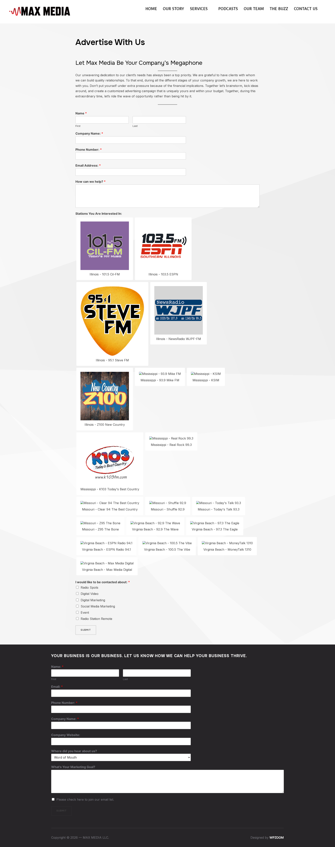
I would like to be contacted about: (102, 582)
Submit (86, 630)
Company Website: (65, 735)
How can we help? (90, 181)
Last (135, 125)
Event (85, 612)
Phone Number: (88, 149)
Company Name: (89, 133)
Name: (57, 667)
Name (81, 113)
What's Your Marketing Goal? (73, 767)
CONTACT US (306, 8)
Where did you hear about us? (74, 751)
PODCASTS (228, 8)
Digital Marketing (93, 600)
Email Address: (88, 165)
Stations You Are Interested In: (98, 213)
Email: (57, 687)
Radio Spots (89, 587)
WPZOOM (276, 837)
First (77, 125)
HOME (151, 8)
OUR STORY (173, 8)
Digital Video (89, 594)
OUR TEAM (254, 8)
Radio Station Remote (96, 619)
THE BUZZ (279, 8)
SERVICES (199, 8)
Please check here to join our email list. (85, 799)
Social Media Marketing (98, 606)
